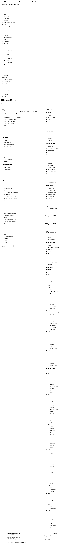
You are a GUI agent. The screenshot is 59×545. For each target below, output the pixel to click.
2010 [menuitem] (49, 394)
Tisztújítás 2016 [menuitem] (8, 54)
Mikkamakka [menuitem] (6, 238)
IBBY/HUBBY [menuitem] (6, 225)
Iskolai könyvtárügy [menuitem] (7, 142)
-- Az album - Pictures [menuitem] (53, 417)
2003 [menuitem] (49, 510)
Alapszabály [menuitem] (6, 35)
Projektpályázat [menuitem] (52, 443)
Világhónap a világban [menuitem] (52, 194)
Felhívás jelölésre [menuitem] (7, 73)
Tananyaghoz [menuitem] (50, 152)
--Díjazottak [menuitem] (6, 85)
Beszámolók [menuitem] (6, 43)
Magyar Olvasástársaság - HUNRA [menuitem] (10, 221)
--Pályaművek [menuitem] (52, 382)
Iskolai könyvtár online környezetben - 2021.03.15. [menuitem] (14, 192)
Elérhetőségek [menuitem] (6, 10)
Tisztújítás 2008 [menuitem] (8, 64)
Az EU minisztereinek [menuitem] (8, 155)
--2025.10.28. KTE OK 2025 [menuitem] (9, 123)
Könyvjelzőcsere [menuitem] (52, 346)
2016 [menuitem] (49, 331)
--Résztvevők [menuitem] (52, 314)
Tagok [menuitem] (7, 31)
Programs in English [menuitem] (53, 365)
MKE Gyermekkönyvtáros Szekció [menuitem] (10, 219)
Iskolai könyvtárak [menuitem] (51, 123)
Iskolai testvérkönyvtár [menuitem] (8, 127)
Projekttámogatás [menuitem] (51, 165)
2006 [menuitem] (49, 485)
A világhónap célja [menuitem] (51, 188)
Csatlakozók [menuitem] (52, 335)
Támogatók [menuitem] (51, 483)
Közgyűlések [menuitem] (6, 39)
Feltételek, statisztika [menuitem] (51, 121)
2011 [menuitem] (49, 373)
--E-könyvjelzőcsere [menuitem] (53, 306)
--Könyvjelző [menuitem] (52, 304)
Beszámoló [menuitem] (51, 502)
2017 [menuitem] (49, 310)
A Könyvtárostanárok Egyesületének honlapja (21, 2)
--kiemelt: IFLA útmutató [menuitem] (8, 171)
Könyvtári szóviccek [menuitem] (51, 161)
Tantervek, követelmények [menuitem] (8, 148)
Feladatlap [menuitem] (51, 212)
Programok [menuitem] (6, 113)
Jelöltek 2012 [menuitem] (10, 58)
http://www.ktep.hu (13, 538)
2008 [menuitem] (49, 449)
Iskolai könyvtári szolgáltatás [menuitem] (9, 144)
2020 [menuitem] (49, 274)
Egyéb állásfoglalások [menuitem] (8, 159)
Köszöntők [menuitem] (51, 453)
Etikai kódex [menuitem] (6, 140)
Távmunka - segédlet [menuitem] (51, 167)
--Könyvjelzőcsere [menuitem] (53, 325)
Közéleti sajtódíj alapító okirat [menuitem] (9, 79)
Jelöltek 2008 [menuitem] (10, 66)
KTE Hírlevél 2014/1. (19, 115)
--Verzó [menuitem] (5, 217)
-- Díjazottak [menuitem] (52, 407)
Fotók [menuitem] (5, 125)
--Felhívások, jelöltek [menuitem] (7, 81)
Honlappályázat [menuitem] (52, 430)
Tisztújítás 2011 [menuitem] (8, 60)
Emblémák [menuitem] (51, 210)
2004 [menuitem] (49, 504)
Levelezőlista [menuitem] (6, 18)
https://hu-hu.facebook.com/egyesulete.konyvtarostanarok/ (20, 539)
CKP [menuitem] (5, 157)
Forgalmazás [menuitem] (6, 177)
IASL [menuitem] (5, 211)
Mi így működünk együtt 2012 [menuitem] (11, 200)
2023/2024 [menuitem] (50, 140)
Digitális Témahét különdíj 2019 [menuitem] (11, 198)
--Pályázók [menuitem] (51, 293)
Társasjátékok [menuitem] (50, 163)
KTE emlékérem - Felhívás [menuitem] (52, 262)
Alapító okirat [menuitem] (6, 71)
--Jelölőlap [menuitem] (6, 83)
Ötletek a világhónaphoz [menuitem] (54, 208)
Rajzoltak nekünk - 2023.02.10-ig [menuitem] (10, 184)
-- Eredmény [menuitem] (52, 321)
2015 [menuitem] (49, 350)
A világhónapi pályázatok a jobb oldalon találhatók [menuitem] (12, 186)
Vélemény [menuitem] (6, 161)
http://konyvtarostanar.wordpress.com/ (17, 541)
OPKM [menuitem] (5, 223)
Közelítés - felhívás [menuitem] (51, 237)
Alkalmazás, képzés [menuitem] (7, 146)
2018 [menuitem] (49, 287)
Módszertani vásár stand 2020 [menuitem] (11, 196)
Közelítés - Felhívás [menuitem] (51, 251)
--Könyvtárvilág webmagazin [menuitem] (9, 215)
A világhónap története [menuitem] (52, 190)
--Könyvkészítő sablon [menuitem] (51, 159)
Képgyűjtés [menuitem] (51, 415)
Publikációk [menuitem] (6, 20)
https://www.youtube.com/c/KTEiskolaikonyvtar (18, 542)
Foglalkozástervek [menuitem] (51, 150)
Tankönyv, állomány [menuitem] (7, 150)
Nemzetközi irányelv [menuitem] (51, 117)
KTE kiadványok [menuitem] (7, 167)
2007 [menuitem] (49, 468)
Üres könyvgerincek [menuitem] (51, 169)
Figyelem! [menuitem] (51, 399)
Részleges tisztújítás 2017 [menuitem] (10, 52)
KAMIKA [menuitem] (5, 230)
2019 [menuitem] (49, 285)
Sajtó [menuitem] (50, 390)
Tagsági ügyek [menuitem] (5, 24)
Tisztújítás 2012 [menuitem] (8, 56)
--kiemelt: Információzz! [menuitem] (8, 173)
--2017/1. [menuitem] (5, 240)
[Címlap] (2, 1)
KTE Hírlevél (18, 117)
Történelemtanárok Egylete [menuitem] (8, 236)
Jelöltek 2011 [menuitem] (10, 62)
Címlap (2, 103)
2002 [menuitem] (49, 521)
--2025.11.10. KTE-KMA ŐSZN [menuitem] (9, 121)
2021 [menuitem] (49, 272)
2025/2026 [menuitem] (50, 136)
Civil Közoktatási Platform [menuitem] (8, 209)
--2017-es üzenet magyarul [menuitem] (8, 227)
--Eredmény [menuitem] (8, 194)
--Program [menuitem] (49, 253)
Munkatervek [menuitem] (6, 41)
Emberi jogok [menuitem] (50, 173)
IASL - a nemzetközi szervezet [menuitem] (9, 22)
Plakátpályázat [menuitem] (52, 474)
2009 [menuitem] (49, 424)
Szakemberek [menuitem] (50, 125)
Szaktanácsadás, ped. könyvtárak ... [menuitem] (10, 153)
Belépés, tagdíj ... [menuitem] (9, 28)
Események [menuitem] (52, 375)
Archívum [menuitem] (6, 190)
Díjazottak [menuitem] (6, 75)
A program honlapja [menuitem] (9, 132)
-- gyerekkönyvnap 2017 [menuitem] (52, 177)
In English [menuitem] (4, 96)
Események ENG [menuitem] (53, 489)
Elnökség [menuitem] (5, 14)
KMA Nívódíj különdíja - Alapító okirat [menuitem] (10, 87)
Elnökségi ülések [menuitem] (7, 45)
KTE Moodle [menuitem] (6, 33)
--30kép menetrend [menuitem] (53, 340)
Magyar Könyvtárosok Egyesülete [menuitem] (10, 213)
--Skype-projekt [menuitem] (52, 308)
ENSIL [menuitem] (5, 234)
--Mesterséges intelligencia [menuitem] (52, 154)
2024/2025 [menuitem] (50, 138)
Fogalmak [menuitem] (49, 115)
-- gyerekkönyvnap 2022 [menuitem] (52, 180)
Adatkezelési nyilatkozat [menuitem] (8, 37)
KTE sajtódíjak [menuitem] (4, 77)
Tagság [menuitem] (5, 26)
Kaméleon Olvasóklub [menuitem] (8, 188)
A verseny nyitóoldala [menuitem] (51, 134)
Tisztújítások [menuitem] (6, 47)
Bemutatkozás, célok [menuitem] (7, 12)
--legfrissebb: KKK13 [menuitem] (7, 169)
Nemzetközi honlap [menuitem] (51, 196)
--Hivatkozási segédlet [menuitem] (52, 156)
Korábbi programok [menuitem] (7, 117)
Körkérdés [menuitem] (51, 514)
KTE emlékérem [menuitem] (5, 69)
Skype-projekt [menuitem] (52, 363)
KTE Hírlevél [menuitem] (6, 175)
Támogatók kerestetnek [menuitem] (52, 200)
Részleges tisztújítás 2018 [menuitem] (10, 50)
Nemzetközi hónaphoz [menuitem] (52, 182)
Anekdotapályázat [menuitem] (53, 462)
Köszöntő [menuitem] (51, 497)
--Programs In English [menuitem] (53, 348)
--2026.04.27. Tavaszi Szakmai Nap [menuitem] (10, 119)
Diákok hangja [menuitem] (50, 146)
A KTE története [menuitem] (7, 16)
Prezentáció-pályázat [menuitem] (53, 436)
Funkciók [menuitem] (49, 119)
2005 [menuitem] (49, 493)
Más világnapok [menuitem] (50, 175)
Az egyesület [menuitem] (4, 7)
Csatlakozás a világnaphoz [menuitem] (52, 192)
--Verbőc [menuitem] (5, 232)
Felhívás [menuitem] (49, 218)
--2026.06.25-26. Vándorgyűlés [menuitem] (9, 115)
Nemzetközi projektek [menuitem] (51, 220)
